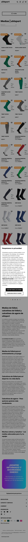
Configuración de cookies (14, 293)
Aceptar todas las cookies (14, 289)
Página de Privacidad (7, 278)
